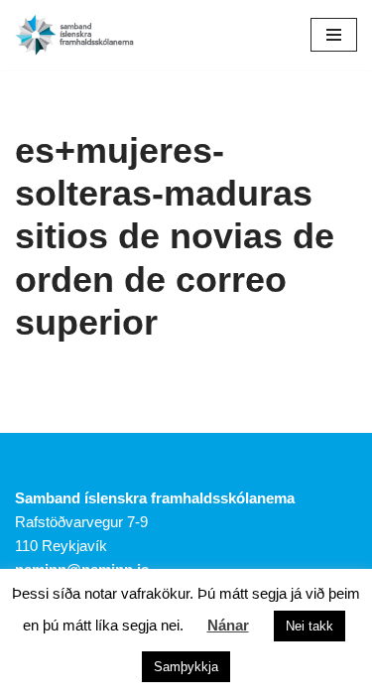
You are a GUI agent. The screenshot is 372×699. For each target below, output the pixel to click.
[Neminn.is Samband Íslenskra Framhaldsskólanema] (74, 35)
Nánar (228, 625)
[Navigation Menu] (333, 35)
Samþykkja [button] (186, 666)
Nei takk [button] (309, 626)
